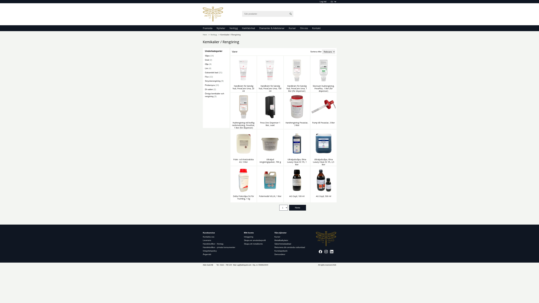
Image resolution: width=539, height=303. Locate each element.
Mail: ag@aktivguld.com (242, 265)
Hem (205, 35)
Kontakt (316, 28)
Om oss (304, 28)
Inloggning (248, 237)
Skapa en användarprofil (255, 240)
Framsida (207, 28)
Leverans (207, 240)
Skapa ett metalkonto (253, 244)
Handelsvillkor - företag (213, 244)
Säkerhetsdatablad (282, 244)
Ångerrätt (207, 254)
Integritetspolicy (210, 251)
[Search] (290, 14)
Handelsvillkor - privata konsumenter (219, 247)
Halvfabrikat (248, 28)
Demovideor (279, 254)
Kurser (292, 28)
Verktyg (233, 28)
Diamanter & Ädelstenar (272, 28)
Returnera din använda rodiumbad (289, 247)
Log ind (323, 1)
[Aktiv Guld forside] (213, 14)
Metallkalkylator (281, 240)
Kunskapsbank (280, 251)
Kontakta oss (208, 237)
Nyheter (221, 28)
